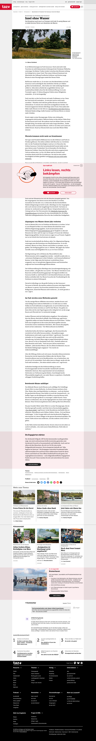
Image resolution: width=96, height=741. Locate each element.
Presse (51, 680)
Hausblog (51, 673)
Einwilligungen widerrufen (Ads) (57, 734)
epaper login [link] (79, 1)
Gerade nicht (76, 165)
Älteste (69, 603)
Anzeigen (15, 723)
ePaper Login (34, 721)
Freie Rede (16, 705)
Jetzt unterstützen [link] (33, 464)
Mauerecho (16, 703)
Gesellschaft (16, 676)
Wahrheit (15, 687)
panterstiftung (70, 680)
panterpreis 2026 (71, 682)
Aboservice (34, 719)
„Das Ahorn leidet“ (31, 410)
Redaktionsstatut (59, 729)
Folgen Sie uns (69, 663)
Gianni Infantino (35, 673)
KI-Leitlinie (79, 729)
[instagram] (82, 663)
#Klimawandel (61, 472)
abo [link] (66, 1)
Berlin (20, 11)
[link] (16, 7)
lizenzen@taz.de (23, 731)
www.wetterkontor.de (45, 231)
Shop (14, 721)
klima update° (16, 701)
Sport (14, 680)
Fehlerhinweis (42, 479)
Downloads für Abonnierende (39, 723)
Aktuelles (51, 671)
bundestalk (16, 696)
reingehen (15, 707)
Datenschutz (58, 732)
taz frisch (33, 698)
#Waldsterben (28, 474)
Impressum (65, 732)
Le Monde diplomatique (73, 701)
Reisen (15, 717)
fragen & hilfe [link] (32, 1)
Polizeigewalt (34, 671)
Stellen (51, 678)
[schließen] (81, 165)
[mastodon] (75, 663)
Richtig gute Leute (36, 676)
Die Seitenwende (53, 676)
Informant (51, 732)
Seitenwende (74, 732)
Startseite (15, 11)
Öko (14, 673)
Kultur (14, 678)
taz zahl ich (70, 676)
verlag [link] (14, 1)
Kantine (15, 719)
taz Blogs (69, 696)
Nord (14, 685)
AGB (69, 732)
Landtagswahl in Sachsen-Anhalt (38, 679)
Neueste (65, 603)
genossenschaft (71, 673)
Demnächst (52, 696)
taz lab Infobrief (35, 703)
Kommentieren (35, 479)
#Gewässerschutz (29, 472)
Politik (15, 671)
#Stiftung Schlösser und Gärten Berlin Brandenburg (45, 472)
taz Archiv (69, 703)
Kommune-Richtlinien (70, 729)
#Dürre (67, 472)
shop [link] (26, 1)
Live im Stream (53, 701)
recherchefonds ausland (73, 678)
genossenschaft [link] (71, 1)
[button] (82, 7)
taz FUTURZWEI (71, 699)
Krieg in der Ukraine (36, 682)
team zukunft (34, 696)
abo (68, 671)
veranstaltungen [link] (20, 1)
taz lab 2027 (52, 705)
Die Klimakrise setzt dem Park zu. (59, 109)
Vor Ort (51, 698)
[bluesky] (78, 663)
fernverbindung (17, 698)
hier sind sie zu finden (41, 611)
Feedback (33, 716)
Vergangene (52, 703)
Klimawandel (27, 11)
